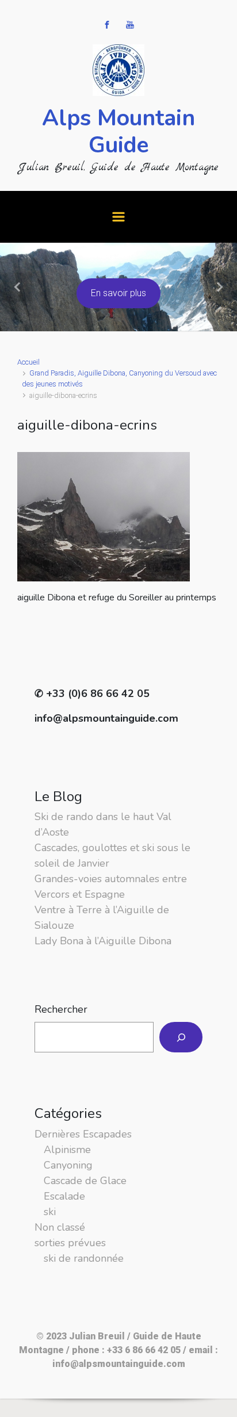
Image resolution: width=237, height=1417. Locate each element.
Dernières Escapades (83, 1134)
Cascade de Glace (85, 1181)
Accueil (28, 362)
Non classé (60, 1227)
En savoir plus (118, 293)
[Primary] (118, 217)
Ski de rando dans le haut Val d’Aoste (103, 824)
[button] (18, 287)
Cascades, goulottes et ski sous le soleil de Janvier (112, 855)
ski (50, 1212)
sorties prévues (70, 1243)
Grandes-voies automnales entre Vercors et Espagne (111, 886)
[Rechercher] (180, 1037)
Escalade (64, 1196)
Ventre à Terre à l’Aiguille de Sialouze (102, 917)
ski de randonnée (84, 1258)
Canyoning (68, 1165)
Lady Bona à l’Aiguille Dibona (103, 941)
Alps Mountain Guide (118, 131)
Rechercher (61, 1009)
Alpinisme (67, 1149)
